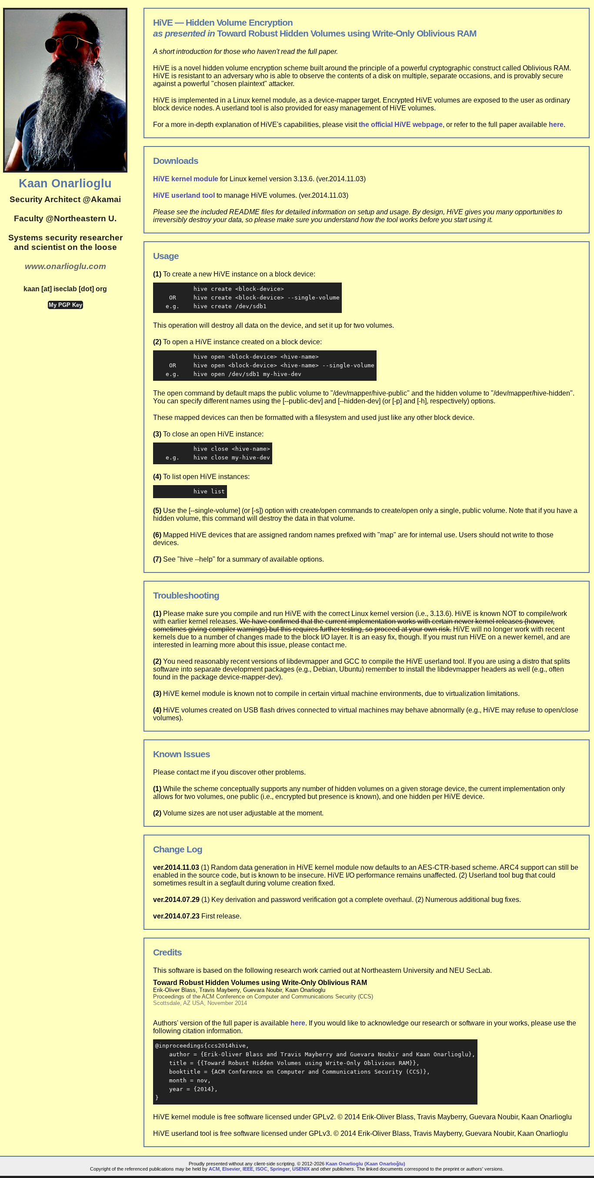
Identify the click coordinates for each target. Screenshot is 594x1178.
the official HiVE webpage (401, 124)
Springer (280, 1168)
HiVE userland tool (184, 195)
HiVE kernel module (185, 179)
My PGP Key (65, 305)
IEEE (248, 1168)
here (556, 124)
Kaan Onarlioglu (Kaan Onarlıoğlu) (365, 1163)
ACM (214, 1168)
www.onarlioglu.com (65, 266)
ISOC (261, 1168)
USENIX (301, 1168)
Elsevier (231, 1168)
